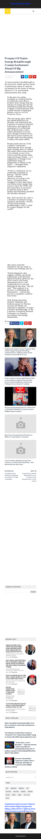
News (6, 323)
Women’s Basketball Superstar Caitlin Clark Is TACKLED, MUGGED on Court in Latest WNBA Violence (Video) (20, 409)
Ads (7, 788)
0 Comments (8, 77)
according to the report (18, 179)
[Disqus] (20, 512)
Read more (14, 657)
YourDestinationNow (20, 3)
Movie (8, 795)
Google (8, 791)
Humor (23, 791)
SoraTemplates (21, 836)
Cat (27, 788)
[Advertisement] (20, 36)
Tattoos (27, 795)
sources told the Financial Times (17, 113)
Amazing (13, 788)
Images (30, 791)
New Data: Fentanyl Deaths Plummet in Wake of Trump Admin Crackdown (18, 436)
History (16, 791)
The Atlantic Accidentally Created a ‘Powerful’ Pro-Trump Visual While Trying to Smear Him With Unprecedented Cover (20, 735)
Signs (19, 795)
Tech (7, 798)
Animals (21, 788)
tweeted (29, 201)
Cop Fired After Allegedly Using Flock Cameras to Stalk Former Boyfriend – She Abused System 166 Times (19, 462)
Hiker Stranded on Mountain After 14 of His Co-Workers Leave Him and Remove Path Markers (20, 725)
